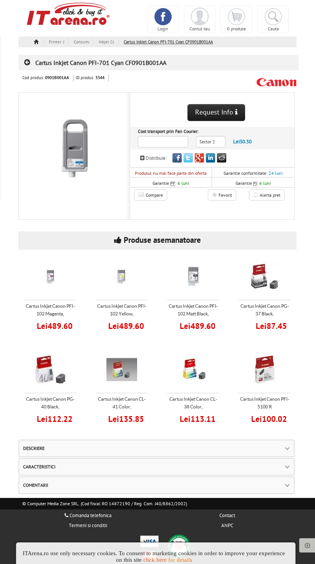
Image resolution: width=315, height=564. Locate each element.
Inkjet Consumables (106, 42)
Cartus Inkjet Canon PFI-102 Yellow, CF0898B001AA (121, 313)
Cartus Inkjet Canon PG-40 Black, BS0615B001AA (50, 406)
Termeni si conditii (88, 526)
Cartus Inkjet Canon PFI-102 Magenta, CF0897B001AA (50, 313)
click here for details (167, 560)
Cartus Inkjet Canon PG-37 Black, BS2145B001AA (264, 313)
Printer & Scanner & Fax (56, 42)
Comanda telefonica (89, 516)
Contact (227, 516)
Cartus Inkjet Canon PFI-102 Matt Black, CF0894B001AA (193, 313)
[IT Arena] (68, 13)
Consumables (81, 42)
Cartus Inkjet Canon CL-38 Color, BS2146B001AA (193, 406)
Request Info (215, 112)
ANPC (227, 526)
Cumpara (55, 325)
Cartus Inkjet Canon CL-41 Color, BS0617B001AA (122, 406)
